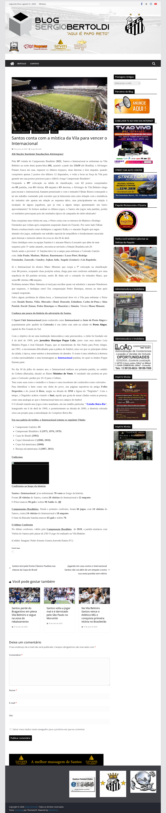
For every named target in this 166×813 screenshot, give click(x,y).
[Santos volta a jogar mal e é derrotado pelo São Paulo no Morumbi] (59, 589)
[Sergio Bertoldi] (12, 64)
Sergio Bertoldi (36, 149)
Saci (52, 395)
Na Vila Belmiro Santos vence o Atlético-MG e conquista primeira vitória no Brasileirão (93, 614)
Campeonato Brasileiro (21, 132)
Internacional (65, 357)
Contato (34, 63)
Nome (13, 690)
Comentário (15, 655)
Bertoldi (21, 63)
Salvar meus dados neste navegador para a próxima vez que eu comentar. (49, 729)
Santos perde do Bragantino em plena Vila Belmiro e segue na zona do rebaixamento (24, 614)
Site (11, 715)
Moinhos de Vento (63, 373)
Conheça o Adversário (40, 132)
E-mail (13, 703)
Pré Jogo (54, 132)
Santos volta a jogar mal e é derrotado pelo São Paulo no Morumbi (58, 613)
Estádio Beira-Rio (96, 404)
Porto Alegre (100, 324)
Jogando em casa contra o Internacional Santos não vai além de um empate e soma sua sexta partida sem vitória (86, 570)
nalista (46, 340)
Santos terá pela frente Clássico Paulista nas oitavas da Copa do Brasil (34, 568)
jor (41, 340)
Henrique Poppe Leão (63, 340)
